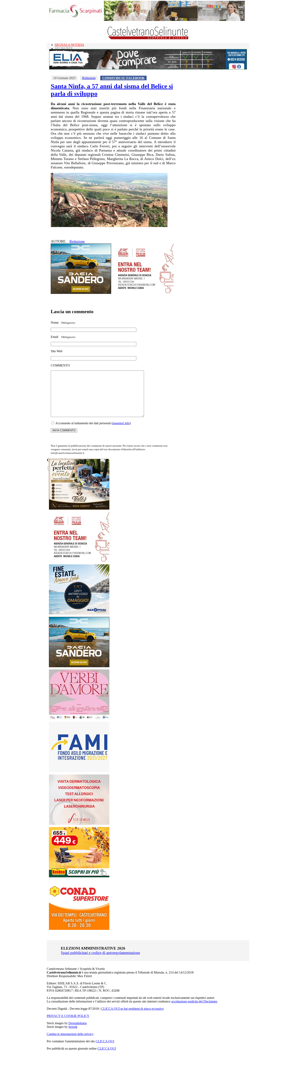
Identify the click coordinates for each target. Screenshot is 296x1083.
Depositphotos (77, 1023)
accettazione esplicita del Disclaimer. (194, 1001)
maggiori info (121, 423)
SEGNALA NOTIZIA (69, 44)
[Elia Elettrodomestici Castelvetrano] (148, 68)
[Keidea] (79, 876)
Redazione (89, 78)
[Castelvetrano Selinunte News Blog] (148, 38)
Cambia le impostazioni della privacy (70, 1034)
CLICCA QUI (105, 1041)
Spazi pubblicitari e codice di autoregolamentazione (100, 953)
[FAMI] (79, 771)
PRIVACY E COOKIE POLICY (68, 1016)
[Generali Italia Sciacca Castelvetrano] (143, 292)
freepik (72, 1026)
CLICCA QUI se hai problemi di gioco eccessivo (132, 1008)
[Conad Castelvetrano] (79, 928)
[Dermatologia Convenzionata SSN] (79, 823)
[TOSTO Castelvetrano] (79, 508)
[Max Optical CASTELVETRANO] (79, 613)
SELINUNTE (64, 48)
